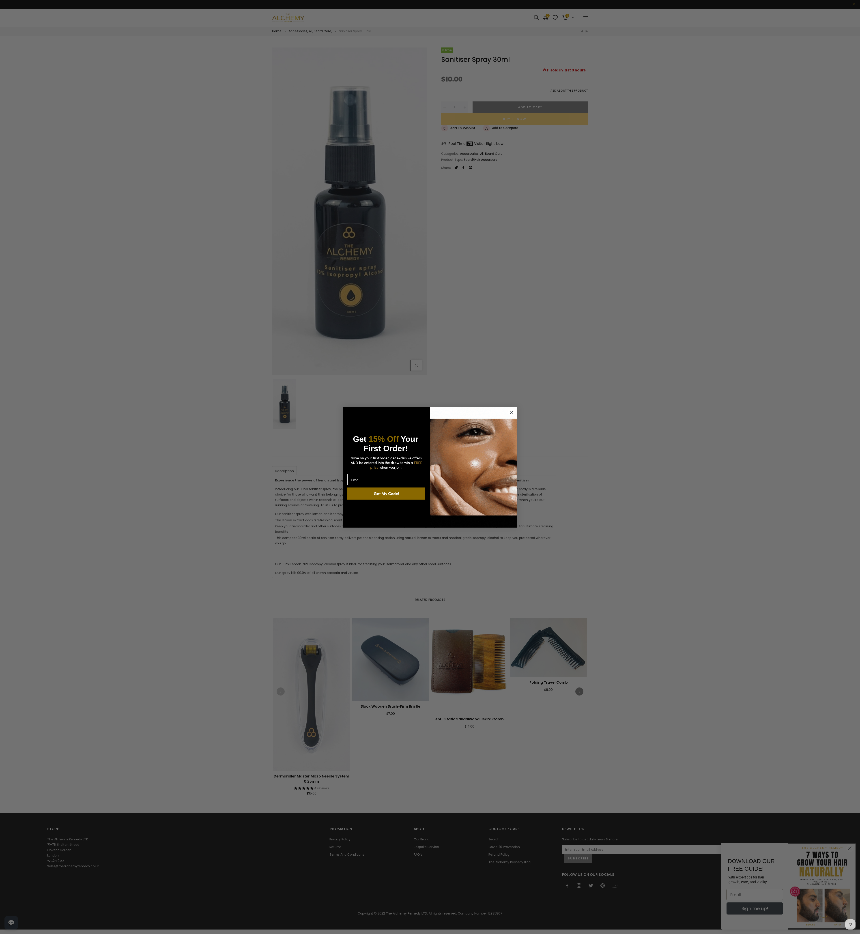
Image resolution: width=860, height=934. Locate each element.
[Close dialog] (512, 412)
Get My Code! (386, 493)
